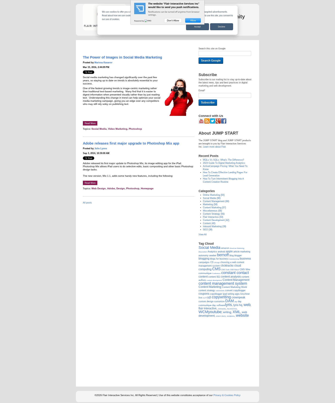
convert (229, 290)
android (221, 251)
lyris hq (237, 305)
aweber (212, 255)
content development (216, 220)
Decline (221, 27)
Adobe (111, 188)
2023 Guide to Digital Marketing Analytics (224, 163)
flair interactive (213, 217)
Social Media (209, 247)
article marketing (241, 251)
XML (236, 312)
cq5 (209, 297)
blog (231, 255)
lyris (228, 305)
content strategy (214, 214)
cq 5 (204, 298)
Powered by (139, 21)
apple (229, 251)
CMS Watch (234, 270)
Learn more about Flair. (214, 146)
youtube (215, 312)
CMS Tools (225, 270)
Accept (197, 27)
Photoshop (135, 128)
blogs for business (219, 258)
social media (99, 128)
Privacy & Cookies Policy (226, 395)
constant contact (235, 273)
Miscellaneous (212, 210)
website (242, 315)
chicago (217, 262)
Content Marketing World (234, 287)
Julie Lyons (100, 148)
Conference (216, 273)
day (235, 302)
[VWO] (148, 21)
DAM (229, 301)
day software (218, 305)
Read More (90, 123)
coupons (204, 293)
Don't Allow (173, 20)
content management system (223, 283)
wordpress (230, 316)
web (247, 305)
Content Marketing (214, 207)
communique (205, 273)
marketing (210, 204)
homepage (147, 188)
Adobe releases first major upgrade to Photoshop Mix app (131, 143)
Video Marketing (117, 128)
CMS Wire (245, 269)
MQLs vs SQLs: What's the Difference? (223, 160)
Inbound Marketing (214, 226)
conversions (220, 291)
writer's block (221, 316)
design (120, 188)
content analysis (231, 276)
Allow (193, 20)
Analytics (212, 251)
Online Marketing (214, 195)
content (209, 223)
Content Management (216, 201)
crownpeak (238, 297)
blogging (204, 258)
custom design (206, 301)
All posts (87, 202)
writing (227, 312)
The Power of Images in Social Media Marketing (122, 57)
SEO (207, 229)
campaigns (204, 262)
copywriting (221, 297)
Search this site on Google (212, 48)
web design (98, 188)
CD (211, 262)
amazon (225, 248)
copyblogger (239, 290)
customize (219, 301)
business (245, 258)
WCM (203, 312)
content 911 (214, 276)
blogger (238, 255)
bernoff (223, 255)
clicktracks (227, 265)
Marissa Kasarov (103, 62)
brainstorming (234, 259)
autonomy (204, 255)
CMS (216, 269)
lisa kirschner (232, 309)
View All (203, 234)
